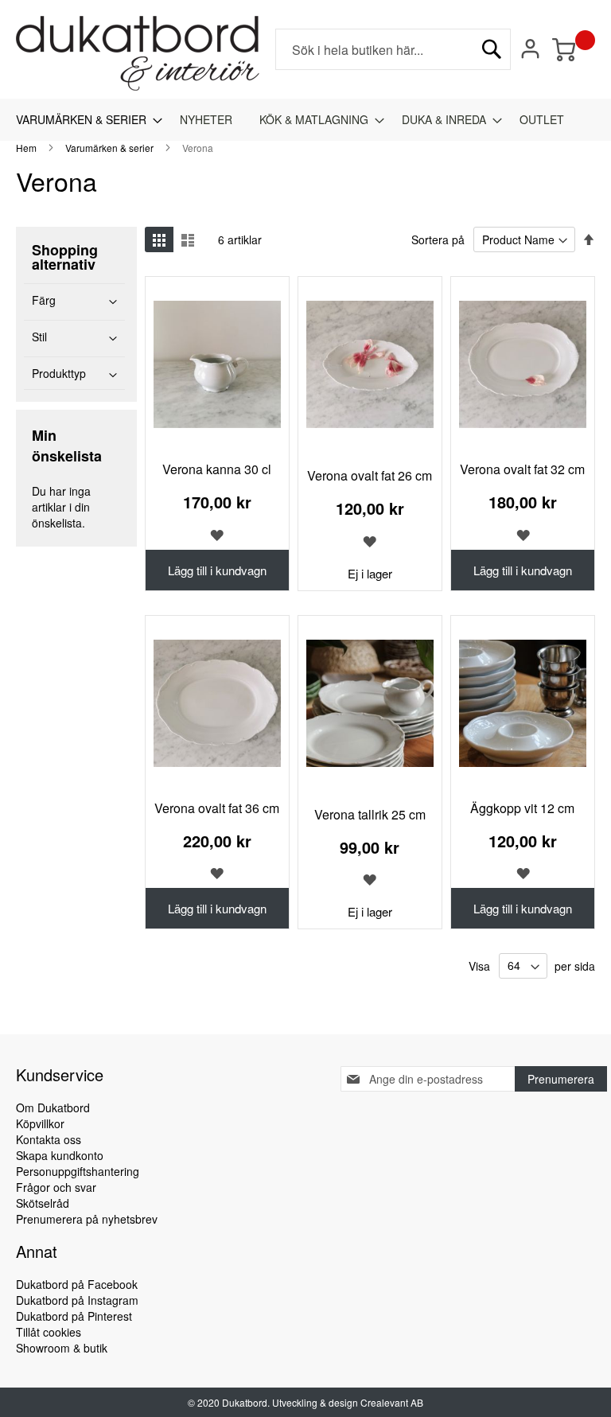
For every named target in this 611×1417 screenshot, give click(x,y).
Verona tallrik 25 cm (370, 814)
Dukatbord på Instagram (77, 1300)
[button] (217, 533)
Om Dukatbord (53, 1107)
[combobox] (393, 49)
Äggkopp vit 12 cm (522, 808)
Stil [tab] (39, 337)
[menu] (305, 120)
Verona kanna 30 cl (216, 469)
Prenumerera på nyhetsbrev (87, 1219)
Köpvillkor (40, 1123)
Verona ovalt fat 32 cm (522, 469)
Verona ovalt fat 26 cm (369, 475)
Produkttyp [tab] (59, 373)
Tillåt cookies (48, 1332)
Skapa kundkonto (59, 1155)
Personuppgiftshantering (77, 1171)
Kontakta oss (48, 1139)
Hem (27, 147)
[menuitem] (84, 120)
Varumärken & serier (110, 147)
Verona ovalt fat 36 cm (216, 808)
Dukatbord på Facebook (77, 1284)
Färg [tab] (44, 300)
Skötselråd (42, 1203)
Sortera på (438, 239)
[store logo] (137, 53)
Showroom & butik (61, 1348)
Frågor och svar (56, 1187)
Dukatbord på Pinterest (74, 1316)
